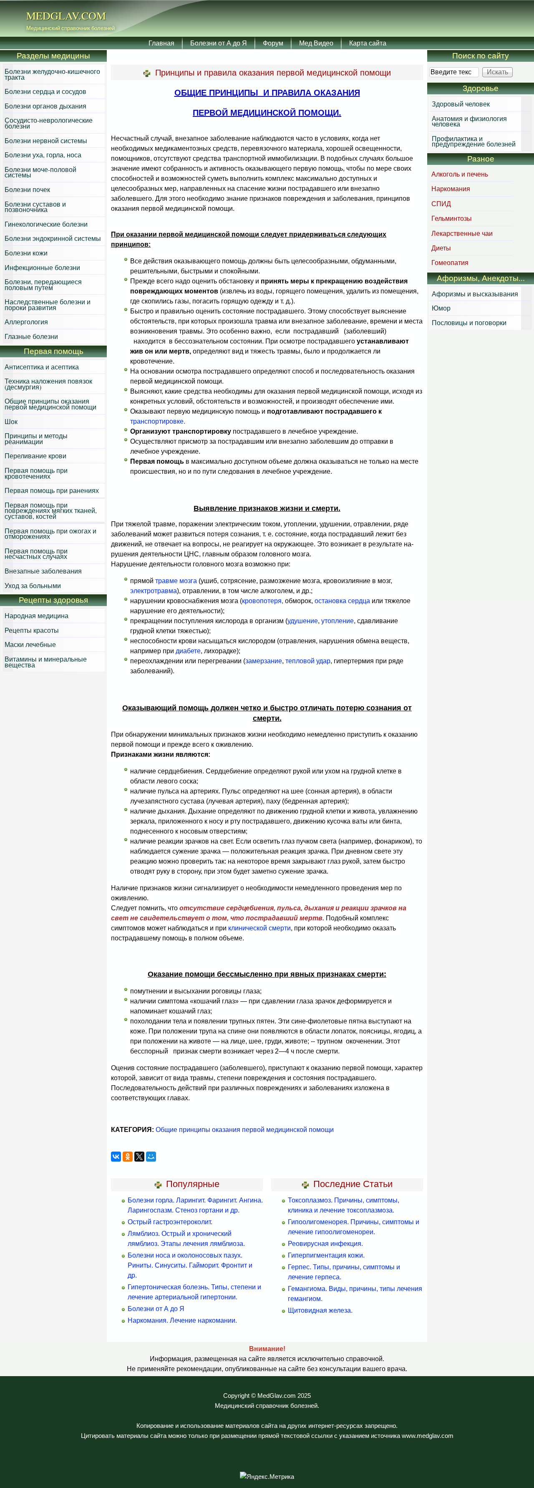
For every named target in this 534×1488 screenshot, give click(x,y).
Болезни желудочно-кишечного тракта (52, 74)
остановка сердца (342, 600)
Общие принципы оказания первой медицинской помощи (245, 1129)
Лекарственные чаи (462, 233)
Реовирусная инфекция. (325, 1243)
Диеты (441, 247)
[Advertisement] (480, 467)
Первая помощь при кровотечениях (36, 473)
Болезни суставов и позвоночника (35, 207)
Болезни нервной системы (46, 140)
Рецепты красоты (32, 630)
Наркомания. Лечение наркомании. (182, 1320)
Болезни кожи (26, 252)
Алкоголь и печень (459, 173)
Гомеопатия (450, 262)
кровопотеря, (262, 600)
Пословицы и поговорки (469, 322)
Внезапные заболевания (43, 570)
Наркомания (450, 188)
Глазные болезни (31, 336)
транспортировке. (157, 421)
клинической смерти (259, 928)
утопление (337, 620)
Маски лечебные (30, 644)
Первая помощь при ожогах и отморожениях (50, 533)
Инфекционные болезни (42, 267)
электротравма (153, 590)
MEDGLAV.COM (66, 15)
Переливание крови (35, 455)
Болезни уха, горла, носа (43, 154)
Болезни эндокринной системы (53, 238)
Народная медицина (36, 615)
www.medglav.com (427, 1435)
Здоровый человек (461, 103)
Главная (161, 42)
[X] (139, 1157)
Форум (273, 42)
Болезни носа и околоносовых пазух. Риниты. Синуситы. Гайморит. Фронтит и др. (190, 1265)
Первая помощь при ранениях (52, 490)
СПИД (441, 203)
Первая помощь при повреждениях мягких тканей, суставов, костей (51, 510)
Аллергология (26, 321)
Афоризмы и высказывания (475, 293)
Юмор (441, 307)
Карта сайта (367, 42)
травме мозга (176, 580)
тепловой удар (307, 660)
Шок (11, 421)
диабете (188, 650)
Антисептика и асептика (42, 366)
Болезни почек (27, 189)
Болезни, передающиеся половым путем (43, 284)
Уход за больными (33, 585)
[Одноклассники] (128, 1157)
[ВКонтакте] (116, 1157)
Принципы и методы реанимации (36, 438)
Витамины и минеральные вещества (46, 661)
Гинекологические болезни (46, 224)
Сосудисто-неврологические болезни (49, 123)
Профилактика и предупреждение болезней (474, 141)
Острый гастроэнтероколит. (170, 1221)
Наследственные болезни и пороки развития (48, 304)
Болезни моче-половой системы (40, 172)
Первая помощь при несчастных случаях (36, 553)
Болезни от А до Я (218, 42)
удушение (302, 620)
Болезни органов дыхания (45, 105)
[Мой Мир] (151, 1157)
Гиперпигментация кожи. (326, 1255)
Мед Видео (316, 42)
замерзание (263, 660)
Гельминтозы (451, 218)
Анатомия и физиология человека (469, 121)
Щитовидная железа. (320, 1310)
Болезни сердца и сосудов (45, 91)
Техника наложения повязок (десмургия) (48, 383)
